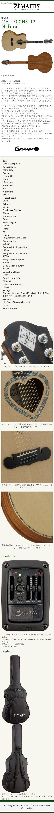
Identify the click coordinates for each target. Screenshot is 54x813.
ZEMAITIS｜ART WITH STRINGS (27, 7)
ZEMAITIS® (28, 805)
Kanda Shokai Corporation (11, 3)
